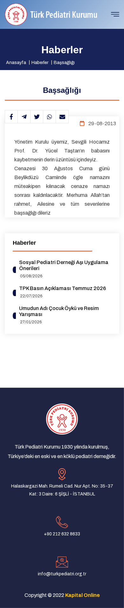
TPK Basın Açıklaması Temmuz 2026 (62, 288)
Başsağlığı (64, 62)
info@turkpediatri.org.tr (62, 574)
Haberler (39, 62)
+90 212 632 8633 (62, 534)
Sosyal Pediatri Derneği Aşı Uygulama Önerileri (63, 265)
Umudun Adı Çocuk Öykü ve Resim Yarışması (59, 311)
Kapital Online (82, 595)
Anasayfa (16, 62)
